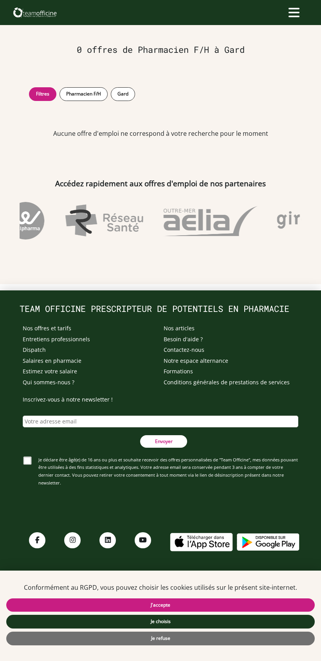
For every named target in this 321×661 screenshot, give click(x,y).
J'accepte (160, 605)
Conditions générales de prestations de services (227, 382)
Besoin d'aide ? (183, 339)
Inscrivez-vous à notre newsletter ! (68, 399)
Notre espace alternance (196, 360)
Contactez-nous (184, 349)
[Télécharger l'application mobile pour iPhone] (201, 541)
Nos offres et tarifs (47, 328)
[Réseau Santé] (102, 220)
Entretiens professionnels (56, 339)
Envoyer (164, 441)
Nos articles (179, 328)
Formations (178, 371)
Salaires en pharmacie (52, 360)
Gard (122, 93)
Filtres (42, 93)
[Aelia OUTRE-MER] (209, 220)
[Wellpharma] (24, 220)
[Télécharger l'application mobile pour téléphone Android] (268, 541)
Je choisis (161, 621)
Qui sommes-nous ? (48, 382)
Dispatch (34, 349)
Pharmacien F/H (83, 93)
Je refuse (160, 638)
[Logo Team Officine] (35, 12)
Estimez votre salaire (50, 371)
